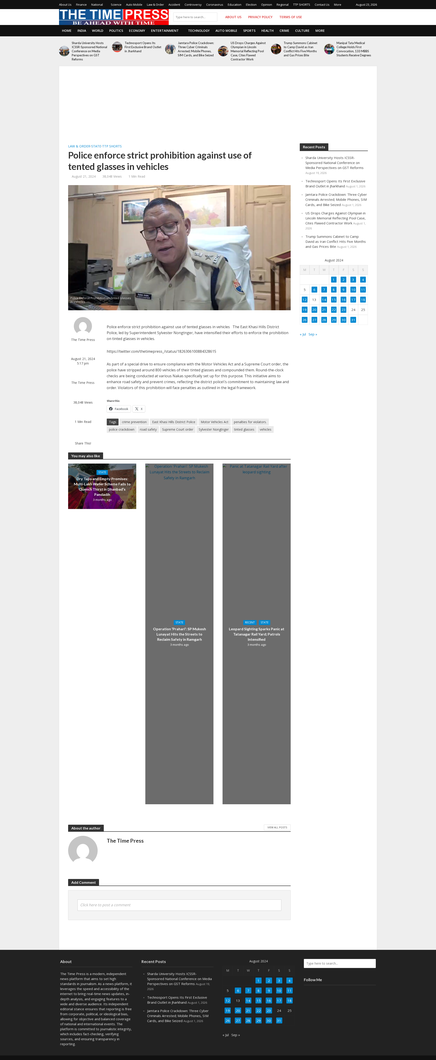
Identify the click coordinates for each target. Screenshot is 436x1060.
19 (304, 309)
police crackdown (121, 429)
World (97, 30)
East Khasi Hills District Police (173, 422)
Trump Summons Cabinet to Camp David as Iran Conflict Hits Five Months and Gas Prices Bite (300, 49)
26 (304, 320)
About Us (65, 4)
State (96, 146)
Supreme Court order (177, 429)
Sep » (313, 334)
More (337, 4)
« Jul (303, 334)
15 (334, 299)
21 (324, 309)
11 (363, 289)
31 (353, 320)
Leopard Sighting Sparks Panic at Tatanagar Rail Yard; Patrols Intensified (256, 634)
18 (363, 299)
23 (344, 309)
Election (251, 4)
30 (344, 320)
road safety (148, 429)
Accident (174, 4)
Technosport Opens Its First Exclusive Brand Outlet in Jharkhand (143, 47)
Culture (302, 30)
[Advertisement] (218, 109)
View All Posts (277, 827)
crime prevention (134, 422)
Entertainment (165, 30)
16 (344, 299)
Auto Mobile (134, 4)
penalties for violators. (250, 422)
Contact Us (322, 4)
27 (314, 320)
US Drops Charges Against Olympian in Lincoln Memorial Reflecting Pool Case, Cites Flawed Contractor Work (248, 51)
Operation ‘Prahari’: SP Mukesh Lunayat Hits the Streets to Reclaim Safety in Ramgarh (179, 634)
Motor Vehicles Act (214, 422)
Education (234, 4)
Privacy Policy (260, 17)
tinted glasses (244, 429)
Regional (283, 4)
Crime (284, 30)
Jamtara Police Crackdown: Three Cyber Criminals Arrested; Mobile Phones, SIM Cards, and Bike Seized (196, 49)
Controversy (193, 4)
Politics (116, 30)
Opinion (266, 4)
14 (324, 299)
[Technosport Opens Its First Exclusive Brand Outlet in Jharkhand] (117, 47)
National (97, 4)
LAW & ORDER (79, 146)
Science (116, 4)
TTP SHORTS (301, 4)
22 (334, 309)
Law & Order (155, 4)
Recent (250, 622)
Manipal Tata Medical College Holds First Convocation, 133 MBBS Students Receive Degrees (354, 49)
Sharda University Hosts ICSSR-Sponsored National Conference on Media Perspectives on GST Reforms (89, 51)
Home (67, 30)
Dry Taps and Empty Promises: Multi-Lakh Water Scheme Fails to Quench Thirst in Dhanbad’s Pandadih (102, 486)
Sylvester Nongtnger (214, 429)
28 (324, 320)
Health (267, 30)
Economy (137, 30)
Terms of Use (290, 17)
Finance (81, 4)
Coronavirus (214, 4)
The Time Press (83, 340)
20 (314, 309)
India (81, 30)
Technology (199, 30)
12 (304, 299)
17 (353, 299)
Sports (249, 30)
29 (334, 320)
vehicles (265, 429)
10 (353, 289)
